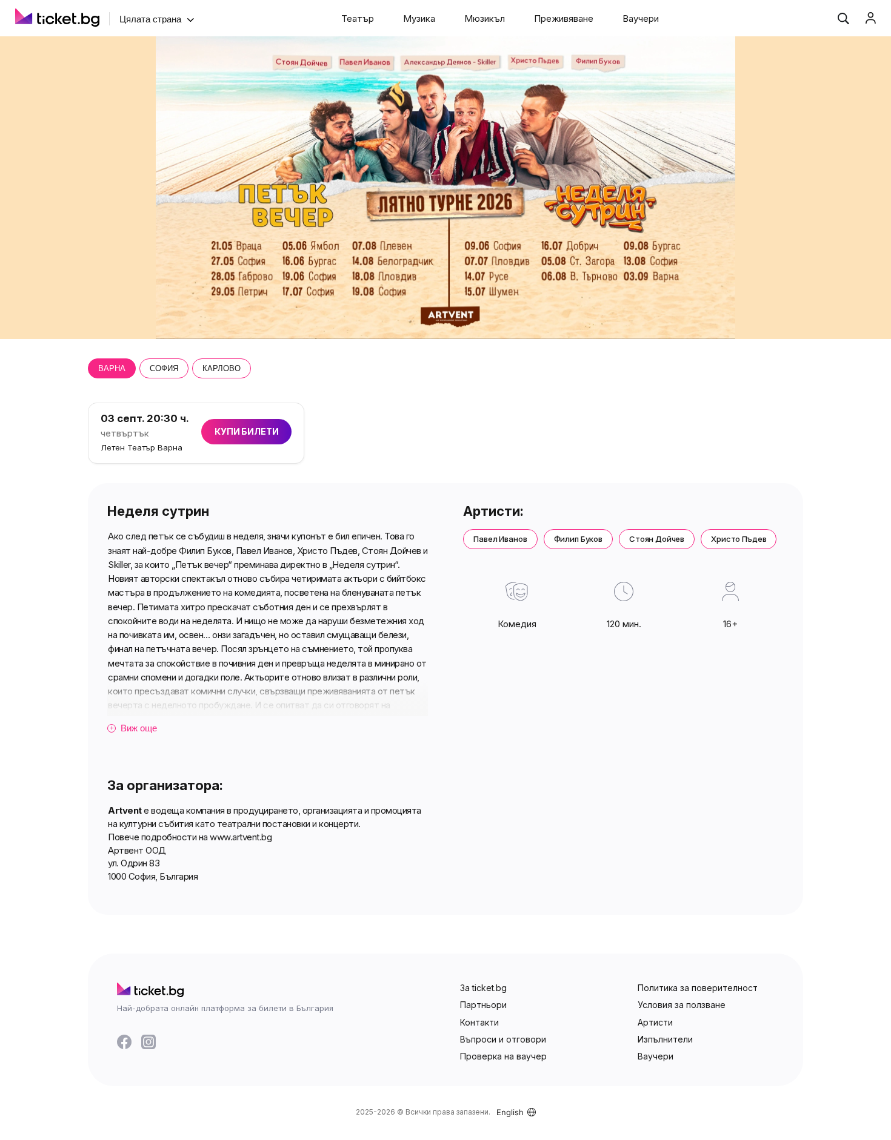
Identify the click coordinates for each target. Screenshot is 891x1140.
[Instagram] (148, 1042)
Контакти (479, 1022)
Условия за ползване (682, 1005)
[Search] (843, 18)
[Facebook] (124, 1042)
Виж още (134, 728)
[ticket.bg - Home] (57, 19)
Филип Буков (578, 539)
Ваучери (640, 18)
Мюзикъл (484, 18)
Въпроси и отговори (503, 1039)
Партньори (483, 1005)
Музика (419, 18)
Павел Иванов (500, 539)
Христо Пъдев (738, 539)
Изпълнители (665, 1039)
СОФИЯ (164, 368)
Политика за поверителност (698, 988)
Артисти (655, 1022)
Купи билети (246, 431)
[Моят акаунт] (871, 18)
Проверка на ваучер (503, 1056)
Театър (357, 18)
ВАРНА (111, 368)
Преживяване (563, 18)
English (510, 1112)
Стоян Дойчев (656, 539)
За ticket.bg (483, 988)
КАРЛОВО (221, 368)
